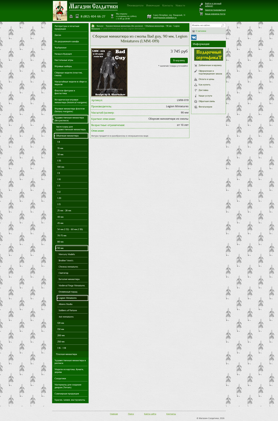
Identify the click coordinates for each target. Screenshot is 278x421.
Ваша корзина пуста (215, 13)
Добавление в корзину (210, 65)
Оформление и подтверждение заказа (210, 72)
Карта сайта (150, 413)
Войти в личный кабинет (213, 4)
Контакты (167, 5)
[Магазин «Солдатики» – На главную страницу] (60, 11)
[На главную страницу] (71, 16)
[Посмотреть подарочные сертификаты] (208, 60)
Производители (135, 5)
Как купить (204, 84)
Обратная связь (207, 101)
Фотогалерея (205, 107)
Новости (180, 5)
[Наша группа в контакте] (193, 37)
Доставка (203, 90)
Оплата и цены (206, 79)
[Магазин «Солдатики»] (93, 6)
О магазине (201, 31)
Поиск (131, 413)
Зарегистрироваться (215, 10)
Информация (153, 5)
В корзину (179, 60)
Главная (114, 413)
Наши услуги (205, 96)
